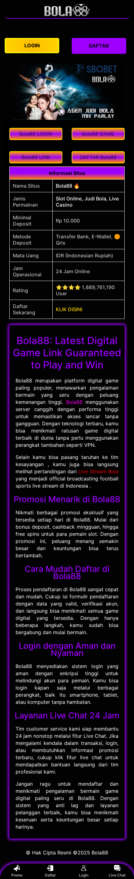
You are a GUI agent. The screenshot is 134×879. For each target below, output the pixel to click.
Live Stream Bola (98, 471)
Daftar (50, 875)
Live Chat (117, 875)
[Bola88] (67, 15)
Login (84, 875)
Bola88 (74, 402)
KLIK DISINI (69, 309)
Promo (16, 875)
